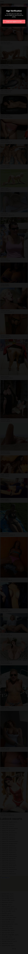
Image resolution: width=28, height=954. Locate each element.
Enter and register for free (14, 21)
